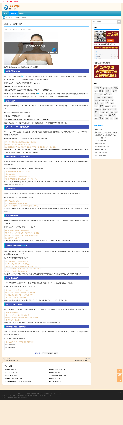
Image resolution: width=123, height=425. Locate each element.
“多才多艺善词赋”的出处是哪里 (57, 375)
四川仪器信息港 (10, 345)
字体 (101, 94)
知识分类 (16, 1)
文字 (112, 103)
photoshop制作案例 (12, 360)
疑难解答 (48, 393)
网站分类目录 (30, 393)
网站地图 (43, 393)
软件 (22, 76)
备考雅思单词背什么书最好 (102, 146)
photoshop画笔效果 (10, 369)
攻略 (112, 100)
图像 (101, 90)
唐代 (96, 91)
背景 (106, 115)
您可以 (110, 97)
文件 (107, 103)
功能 (116, 88)
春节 (101, 106)
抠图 (103, 100)
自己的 (112, 115)
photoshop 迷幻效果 (54, 378)
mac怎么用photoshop (101, 152)
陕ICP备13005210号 (56, 393)
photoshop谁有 (99, 129)
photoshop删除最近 (54, 372)
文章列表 (9, 1)
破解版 (23, 245)
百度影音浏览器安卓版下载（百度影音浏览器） (18, 381)
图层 (108, 90)
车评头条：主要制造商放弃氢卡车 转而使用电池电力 (107, 132)
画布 (112, 112)
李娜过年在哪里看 (100, 143)
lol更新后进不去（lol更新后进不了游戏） (106, 135)
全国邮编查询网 (10, 347)
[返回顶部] (119, 380)
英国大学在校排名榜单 (55, 381)
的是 (101, 115)
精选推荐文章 (37, 393)
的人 (96, 115)
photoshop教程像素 (100, 138)
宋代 (105, 94)
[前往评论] (119, 376)
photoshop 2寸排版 (81, 360)
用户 (38, 93)
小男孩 (119, 392)
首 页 (3, 1)
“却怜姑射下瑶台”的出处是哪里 (13, 378)
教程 (102, 103)
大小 (96, 94)
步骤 (104, 109)
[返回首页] (119, 371)
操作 (107, 100)
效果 (97, 102)
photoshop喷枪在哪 (100, 141)
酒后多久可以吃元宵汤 (11, 375)
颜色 (116, 118)
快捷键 (104, 97)
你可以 (98, 87)
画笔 (116, 112)
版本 (102, 112)
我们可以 (97, 100)
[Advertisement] (54, 412)
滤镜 (114, 109)
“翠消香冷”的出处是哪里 (11, 372)
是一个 (113, 106)
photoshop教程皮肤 (100, 149)
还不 (107, 118)
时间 (96, 106)
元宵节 (105, 88)
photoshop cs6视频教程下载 (57, 369)
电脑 (107, 112)
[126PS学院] (11, 3)
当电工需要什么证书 (100, 155)
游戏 (109, 109)
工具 (97, 97)
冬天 (110, 88)
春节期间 (107, 106)
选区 (111, 118)
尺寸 (110, 94)
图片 (114, 90)
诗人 (96, 118)
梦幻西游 (98, 109)
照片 (97, 112)
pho (10, 29)
